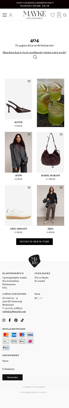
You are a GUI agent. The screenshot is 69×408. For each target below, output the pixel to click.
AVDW (18, 175)
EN (41, 298)
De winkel (39, 281)
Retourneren (9, 284)
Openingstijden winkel (14, 277)
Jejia (50, 228)
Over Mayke (42, 273)
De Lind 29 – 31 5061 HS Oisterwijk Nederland (12, 302)
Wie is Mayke (41, 277)
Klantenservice (13, 273)
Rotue (18, 122)
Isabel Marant (50, 175)
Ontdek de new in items (34, 241)
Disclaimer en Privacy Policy (34, 392)
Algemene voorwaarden (34, 387)
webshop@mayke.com (14, 311)
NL (35, 298)
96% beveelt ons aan (34, 6)
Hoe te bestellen (10, 281)
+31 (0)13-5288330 (13, 308)
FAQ (4, 287)
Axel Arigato (18, 228)
